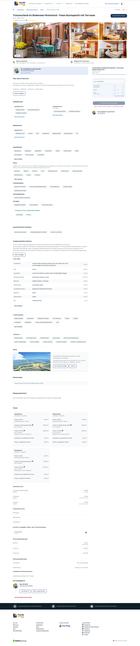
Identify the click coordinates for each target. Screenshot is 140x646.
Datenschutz (40, 628)
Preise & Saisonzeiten (119, 95)
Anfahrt (73, 366)
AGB (37, 627)
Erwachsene (96, 85)
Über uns (15, 625)
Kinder (95, 89)
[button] (41, 40)
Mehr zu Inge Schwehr (26, 72)
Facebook (87, 625)
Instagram (87, 630)
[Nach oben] (136, 642)
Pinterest (87, 632)
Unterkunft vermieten (113, 3)
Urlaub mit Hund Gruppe (91, 627)
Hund (94, 92)
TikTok (86, 634)
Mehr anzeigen (19, 93)
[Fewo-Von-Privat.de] (70, 626)
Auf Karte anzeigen (62, 366)
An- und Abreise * (99, 81)
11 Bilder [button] (17, 56)
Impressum (39, 625)
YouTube (86, 628)
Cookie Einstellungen (42, 630)
